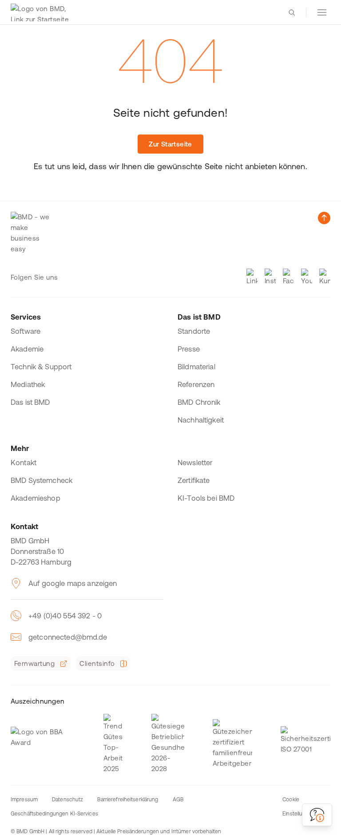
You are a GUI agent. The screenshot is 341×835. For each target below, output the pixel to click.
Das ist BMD (30, 402)
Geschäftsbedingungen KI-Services (54, 814)
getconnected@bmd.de (67, 637)
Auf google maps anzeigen (72, 583)
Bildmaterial (196, 367)
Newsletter (195, 463)
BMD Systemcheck (41, 480)
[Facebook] (288, 277)
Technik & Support (41, 367)
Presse (189, 349)
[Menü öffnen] (321, 12)
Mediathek (28, 384)
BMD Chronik (199, 402)
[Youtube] (306, 277)
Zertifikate (194, 480)
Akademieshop (35, 498)
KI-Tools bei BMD (206, 498)
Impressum (24, 799)
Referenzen (196, 384)
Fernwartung (34, 663)
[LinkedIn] (252, 277)
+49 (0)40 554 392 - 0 (65, 616)
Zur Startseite (170, 144)
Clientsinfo (97, 663)
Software (25, 331)
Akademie (27, 349)
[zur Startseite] (41, 12)
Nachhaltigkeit (201, 420)
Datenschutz (67, 799)
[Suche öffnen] (292, 12)
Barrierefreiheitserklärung (127, 799)
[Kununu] (324, 277)
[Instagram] (270, 277)
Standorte (194, 331)
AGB (178, 799)
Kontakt (23, 463)
